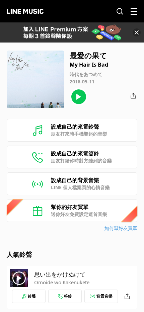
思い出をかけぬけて (59, 274)
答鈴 (68, 296)
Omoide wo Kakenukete (61, 282)
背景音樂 (104, 296)
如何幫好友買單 (120, 228)
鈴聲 (32, 296)
